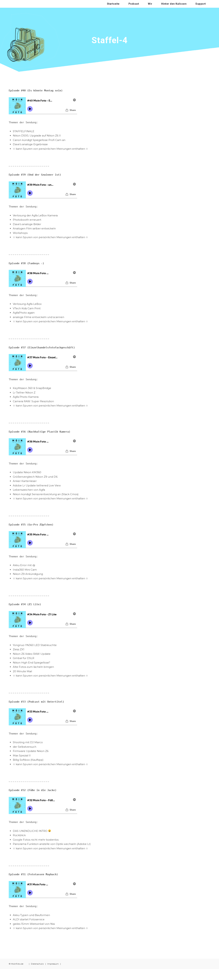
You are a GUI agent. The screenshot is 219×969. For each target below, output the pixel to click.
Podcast (133, 3)
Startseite (113, 3)
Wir (150, 3)
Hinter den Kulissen (174, 3)
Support (200, 3)
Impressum (53, 963)
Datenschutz (37, 963)
